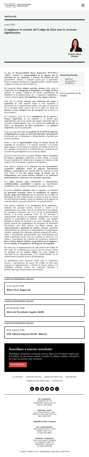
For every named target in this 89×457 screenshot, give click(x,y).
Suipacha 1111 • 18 (44, 401)
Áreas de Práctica (53, 377)
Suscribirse (18, 364)
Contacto (57, 381)
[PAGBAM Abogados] (17, 5)
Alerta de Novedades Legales (18, 279)
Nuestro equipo (33, 377)
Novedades (70, 377)
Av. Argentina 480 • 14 (44, 442)
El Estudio (18, 377)
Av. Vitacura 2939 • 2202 (44, 412)
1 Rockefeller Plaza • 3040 (44, 429)
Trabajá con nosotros (38, 381)
